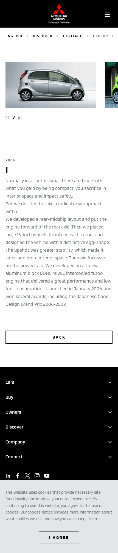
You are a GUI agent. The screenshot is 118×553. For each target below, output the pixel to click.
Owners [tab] (13, 411)
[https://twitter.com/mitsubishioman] (27, 475)
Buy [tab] (9, 397)
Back (59, 337)
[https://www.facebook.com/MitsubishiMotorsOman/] (17, 475)
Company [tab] (15, 441)
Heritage (73, 36)
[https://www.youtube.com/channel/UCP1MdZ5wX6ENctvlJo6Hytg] (46, 475)
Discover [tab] (14, 426)
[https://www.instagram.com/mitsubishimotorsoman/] (37, 475)
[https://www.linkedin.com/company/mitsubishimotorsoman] (8, 475)
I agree (59, 537)
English (14, 36)
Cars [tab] (9, 382)
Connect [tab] (14, 456)
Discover (43, 36)
